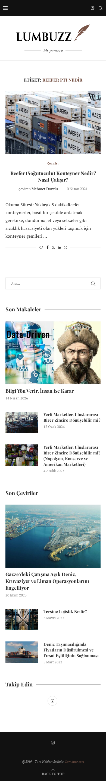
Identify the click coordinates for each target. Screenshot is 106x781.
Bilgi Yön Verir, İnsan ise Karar (39, 391)
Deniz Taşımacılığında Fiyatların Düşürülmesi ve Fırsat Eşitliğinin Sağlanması (71, 649)
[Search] (100, 8)
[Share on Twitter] (53, 247)
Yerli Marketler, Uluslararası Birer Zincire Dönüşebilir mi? (72, 417)
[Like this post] (41, 247)
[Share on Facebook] (47, 247)
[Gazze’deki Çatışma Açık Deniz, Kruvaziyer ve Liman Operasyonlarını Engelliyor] (53, 536)
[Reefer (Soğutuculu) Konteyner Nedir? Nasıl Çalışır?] (53, 122)
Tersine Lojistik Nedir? (65, 611)
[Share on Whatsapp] (65, 247)
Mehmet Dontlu (45, 188)
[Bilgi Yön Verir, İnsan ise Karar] (53, 352)
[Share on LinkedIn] (59, 247)
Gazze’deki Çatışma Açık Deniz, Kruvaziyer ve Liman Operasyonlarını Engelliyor (47, 581)
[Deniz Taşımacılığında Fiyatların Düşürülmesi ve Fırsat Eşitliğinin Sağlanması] (21, 652)
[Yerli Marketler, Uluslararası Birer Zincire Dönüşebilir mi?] (21, 422)
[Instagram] (92, 8)
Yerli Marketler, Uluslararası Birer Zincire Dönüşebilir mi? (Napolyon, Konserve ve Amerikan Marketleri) (72, 455)
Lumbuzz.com (74, 762)
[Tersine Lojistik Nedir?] (21, 619)
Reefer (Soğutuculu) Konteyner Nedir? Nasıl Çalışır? (53, 176)
